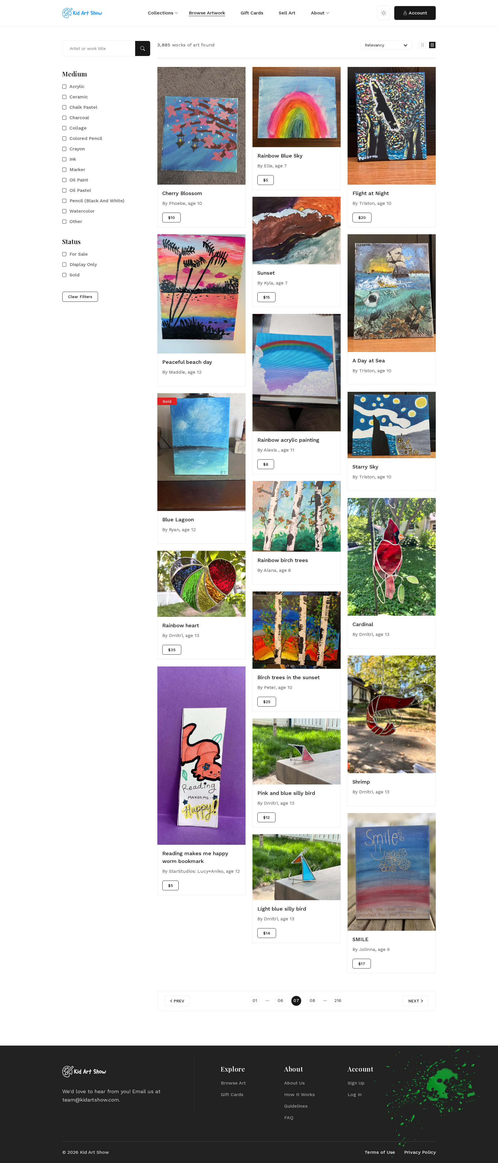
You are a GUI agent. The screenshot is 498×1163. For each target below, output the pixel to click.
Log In (355, 1094)
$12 (266, 817)
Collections (160, 13)
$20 (362, 217)
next (413, 1001)
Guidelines (296, 1106)
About (318, 13)
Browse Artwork (207, 13)
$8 (265, 464)
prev (179, 1001)
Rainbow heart (180, 625)
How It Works (299, 1094)
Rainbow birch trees (282, 560)
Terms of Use (380, 1152)
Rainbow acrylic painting (288, 440)
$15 (266, 297)
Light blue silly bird (281, 909)
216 (337, 1000)
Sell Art (287, 13)
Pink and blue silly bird (286, 793)
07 (296, 1000)
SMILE (360, 939)
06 (280, 1000)
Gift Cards (252, 13)
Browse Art (233, 1083)
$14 (266, 933)
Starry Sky (365, 467)
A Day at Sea (368, 360)
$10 (171, 217)
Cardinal (362, 624)
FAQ (288, 1117)
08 (312, 1000)
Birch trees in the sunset (288, 677)
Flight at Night (370, 193)
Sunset (266, 273)
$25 (266, 701)
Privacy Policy (420, 1152)
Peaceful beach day (187, 362)
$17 (361, 963)
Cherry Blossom (182, 193)
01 (254, 1000)
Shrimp (361, 782)
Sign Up (356, 1083)
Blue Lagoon (178, 519)
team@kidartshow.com (90, 1100)
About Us (294, 1083)
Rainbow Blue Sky (280, 156)
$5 (170, 885)
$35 (172, 649)
